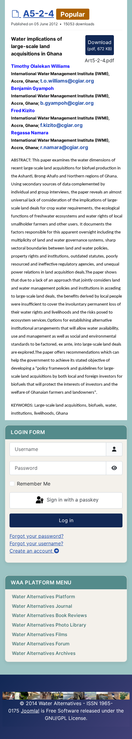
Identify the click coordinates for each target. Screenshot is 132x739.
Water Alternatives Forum (40, 644)
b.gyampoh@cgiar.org (67, 103)
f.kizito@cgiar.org (61, 125)
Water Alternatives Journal (42, 606)
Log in (66, 520)
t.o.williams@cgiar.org (67, 81)
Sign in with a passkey (72, 500)
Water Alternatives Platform (43, 596)
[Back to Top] (121, 727)
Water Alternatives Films (39, 634)
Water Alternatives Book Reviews (49, 615)
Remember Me (33, 484)
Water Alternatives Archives (44, 653)
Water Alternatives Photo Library (49, 625)
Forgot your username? (36, 543)
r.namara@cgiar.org (64, 147)
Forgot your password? (37, 536)
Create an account (32, 551)
